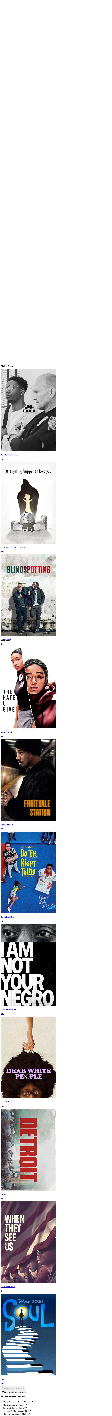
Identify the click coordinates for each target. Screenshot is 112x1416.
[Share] (3, 145)
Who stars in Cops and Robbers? (14, 1405)
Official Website (16, 364)
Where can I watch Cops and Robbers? (16, 1414)
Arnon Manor (31, 157)
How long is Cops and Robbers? (14, 1408)
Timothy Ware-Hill (19, 157)
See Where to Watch (8, 279)
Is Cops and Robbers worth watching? (16, 1411)
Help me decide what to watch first (15, 1392)
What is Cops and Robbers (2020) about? (17, 1402)
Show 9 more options (11, 249)
